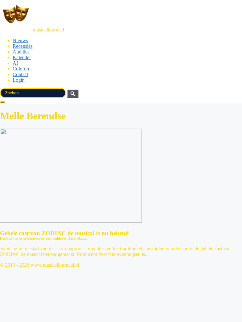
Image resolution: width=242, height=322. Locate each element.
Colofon (21, 68)
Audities (21, 51)
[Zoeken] (72, 94)
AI (15, 63)
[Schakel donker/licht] (2, 102)
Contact (20, 74)
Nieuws (20, 40)
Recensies (22, 46)
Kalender (22, 57)
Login (19, 80)
